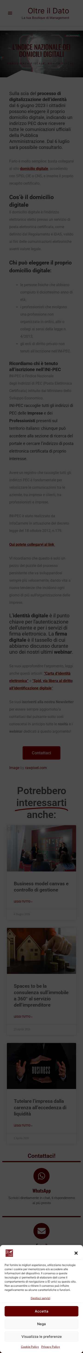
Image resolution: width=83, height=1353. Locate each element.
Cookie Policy (30, 1346)
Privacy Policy (50, 1346)
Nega (41, 1324)
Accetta (41, 1311)
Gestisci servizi (40, 1298)
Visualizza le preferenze (41, 1336)
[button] (76, 1253)
